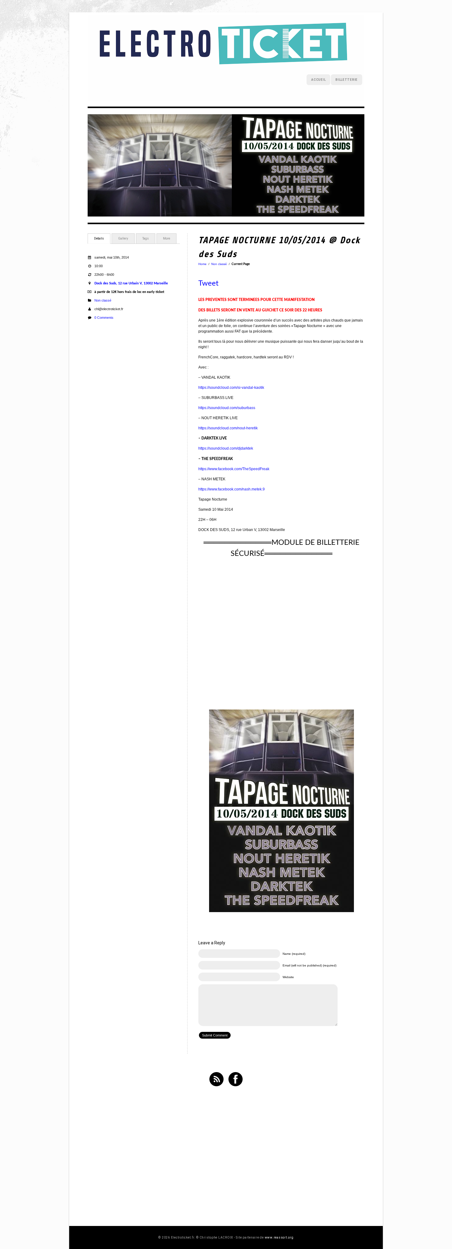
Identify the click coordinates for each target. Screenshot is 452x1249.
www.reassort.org (279, 1237)
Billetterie (346, 79)
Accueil (318, 79)
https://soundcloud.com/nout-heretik (228, 428)
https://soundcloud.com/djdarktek (225, 448)
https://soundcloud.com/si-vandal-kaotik (231, 387)
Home (202, 264)
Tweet (208, 283)
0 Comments (103, 317)
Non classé (102, 300)
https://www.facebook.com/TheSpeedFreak (233, 469)
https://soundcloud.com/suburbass (226, 408)
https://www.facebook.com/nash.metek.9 (231, 489)
